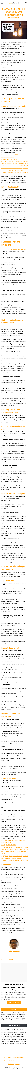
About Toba (21, 1060)
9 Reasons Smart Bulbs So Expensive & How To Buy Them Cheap (14, 987)
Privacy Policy (7, 1057)
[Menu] (2, 3)
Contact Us (11, 1064)
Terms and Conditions (18, 1057)
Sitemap (18, 1064)
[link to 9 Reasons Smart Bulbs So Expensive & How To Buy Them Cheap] (14, 972)
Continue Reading (14, 1002)
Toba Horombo (14, 951)
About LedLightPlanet (10, 1060)
